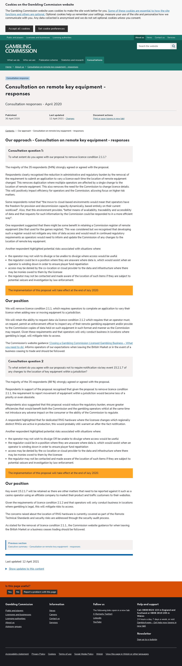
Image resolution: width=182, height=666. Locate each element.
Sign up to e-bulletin (147, 639)
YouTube (97, 622)
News (149, 37)
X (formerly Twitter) (102, 614)
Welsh (99, 654)
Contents (9, 130)
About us (139, 37)
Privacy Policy (38, 654)
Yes (10, 592)
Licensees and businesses (38, 37)
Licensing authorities (62, 37)
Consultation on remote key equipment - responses (52, 66)
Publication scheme (48, 60)
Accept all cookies (19, 28)
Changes (70, 118)
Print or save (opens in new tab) (109, 118)
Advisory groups (13, 626)
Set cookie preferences (51, 28)
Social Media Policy (83, 654)
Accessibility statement (17, 654)
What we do (13, 60)
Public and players (15, 37)
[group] (69, 569)
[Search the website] (173, 46)
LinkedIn (97, 618)
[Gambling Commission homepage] (21, 52)
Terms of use (65, 654)
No (18, 592)
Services (171, 37)
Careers (53, 614)
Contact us (160, 37)
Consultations (94, 60)
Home (8, 66)
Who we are (29, 60)
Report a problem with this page (40, 592)
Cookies (52, 654)
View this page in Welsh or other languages (127, 654)
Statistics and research (72, 60)
